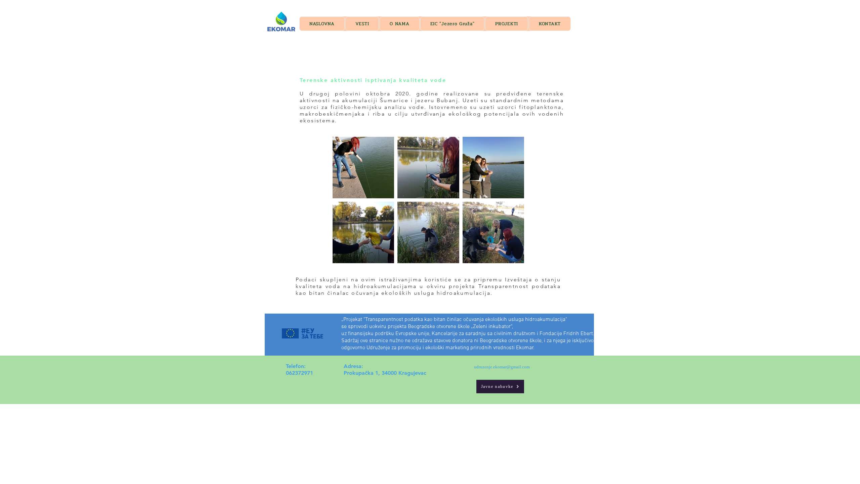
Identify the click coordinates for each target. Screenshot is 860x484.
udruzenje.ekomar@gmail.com (502, 366)
